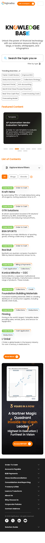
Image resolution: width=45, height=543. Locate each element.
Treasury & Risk (12, 487)
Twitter (13, 520)
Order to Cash (11, 465)
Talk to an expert (24, 4)
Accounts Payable (13, 469)
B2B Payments (11, 473)
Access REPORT (20, 444)
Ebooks (23, 176)
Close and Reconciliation (16, 478)
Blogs (13, 176)
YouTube (25, 520)
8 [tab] (20, 150)
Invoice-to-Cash (22, 421)
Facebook (7, 520)
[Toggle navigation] (40, 4)
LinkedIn (19, 520)
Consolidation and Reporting (17, 482)
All (4, 176)
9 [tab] (25, 150)
